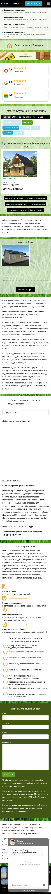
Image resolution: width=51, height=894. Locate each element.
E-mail (4, 733)
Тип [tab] (8, 117)
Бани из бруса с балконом (17, 210)
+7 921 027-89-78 (10, 3)
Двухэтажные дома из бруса (36, 198)
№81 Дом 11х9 (9, 179)
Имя (4, 714)
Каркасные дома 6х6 (38, 204)
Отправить (8, 774)
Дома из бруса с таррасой (14, 198)
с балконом (27, 122)
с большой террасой (11, 127)
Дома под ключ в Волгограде (29, 45)
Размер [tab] (17, 117)
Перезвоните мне (33, 3)
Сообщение (6, 742)
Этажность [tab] (30, 117)
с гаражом (7, 132)
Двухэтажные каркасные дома (16, 204)
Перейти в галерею (25, 290)
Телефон (5, 723)
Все (41, 117)
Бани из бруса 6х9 (36, 210)
